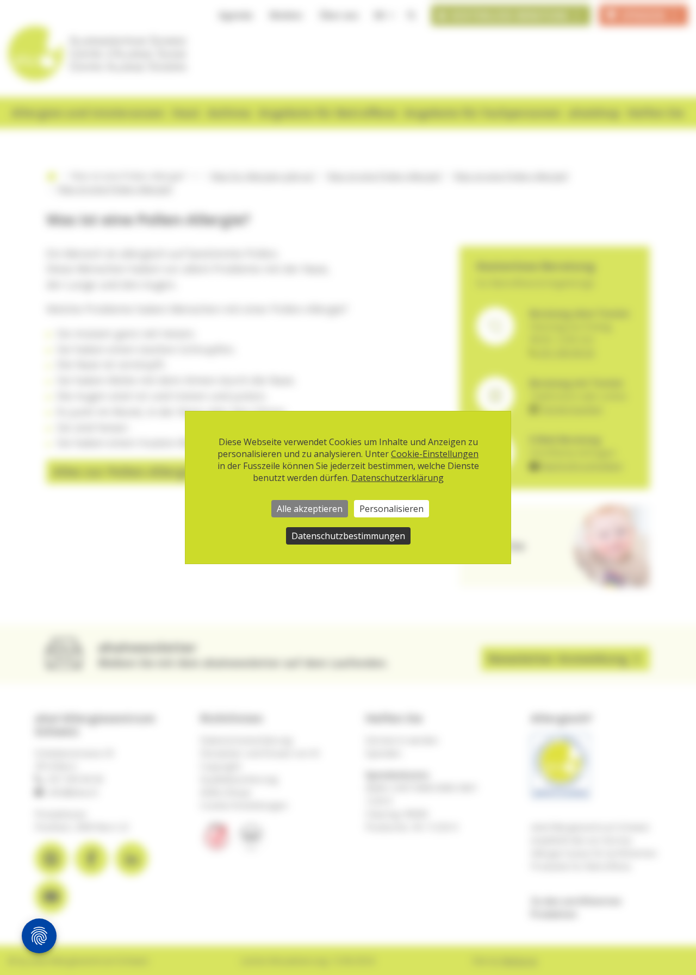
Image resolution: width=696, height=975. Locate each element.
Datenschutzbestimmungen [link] (348, 536)
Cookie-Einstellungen (434, 454)
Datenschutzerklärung (397, 478)
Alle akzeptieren (310, 509)
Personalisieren (391, 509)
